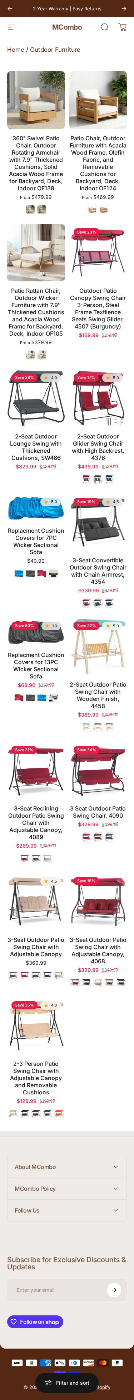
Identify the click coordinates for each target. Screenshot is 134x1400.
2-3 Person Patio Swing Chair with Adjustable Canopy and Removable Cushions (36, 1078)
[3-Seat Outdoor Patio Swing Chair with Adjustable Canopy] (36, 901)
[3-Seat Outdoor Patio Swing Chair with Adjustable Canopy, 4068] (98, 901)
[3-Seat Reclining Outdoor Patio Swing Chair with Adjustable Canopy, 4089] (36, 770)
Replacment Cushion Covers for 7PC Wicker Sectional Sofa (36, 541)
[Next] (124, 8)
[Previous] (10, 8)
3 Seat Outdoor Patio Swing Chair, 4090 (98, 812)
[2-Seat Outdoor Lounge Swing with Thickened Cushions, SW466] (36, 398)
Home (15, 49)
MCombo (67, 27)
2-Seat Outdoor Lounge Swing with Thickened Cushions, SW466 (36, 447)
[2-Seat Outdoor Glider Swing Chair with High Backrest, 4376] (98, 398)
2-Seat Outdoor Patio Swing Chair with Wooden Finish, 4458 (98, 695)
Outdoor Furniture (55, 49)
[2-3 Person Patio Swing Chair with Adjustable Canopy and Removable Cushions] (36, 1026)
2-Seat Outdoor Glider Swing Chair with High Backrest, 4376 (98, 447)
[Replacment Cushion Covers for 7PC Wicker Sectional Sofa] (36, 507)
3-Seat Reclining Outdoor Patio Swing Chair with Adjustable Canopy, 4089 (36, 822)
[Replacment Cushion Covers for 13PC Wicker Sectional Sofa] (36, 631)
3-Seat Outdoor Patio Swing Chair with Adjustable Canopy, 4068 (98, 950)
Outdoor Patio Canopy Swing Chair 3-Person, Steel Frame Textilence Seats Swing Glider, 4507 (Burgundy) (98, 308)
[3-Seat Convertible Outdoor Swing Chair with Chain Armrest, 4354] (98, 522)
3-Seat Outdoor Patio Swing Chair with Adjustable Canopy (36, 947)
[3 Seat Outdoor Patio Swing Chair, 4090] (98, 770)
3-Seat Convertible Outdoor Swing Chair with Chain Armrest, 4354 (98, 571)
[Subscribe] (114, 1290)
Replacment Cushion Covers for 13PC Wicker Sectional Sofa (36, 665)
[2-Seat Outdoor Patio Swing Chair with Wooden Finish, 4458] (98, 646)
